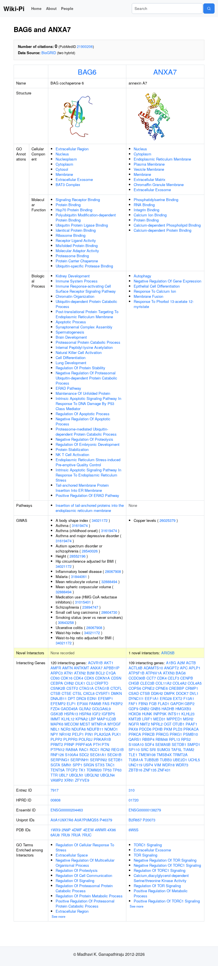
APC (184, 667)
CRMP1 (191, 688)
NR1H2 (65, 734)
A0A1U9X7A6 (62, 819)
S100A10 (136, 744)
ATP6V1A (154, 673)
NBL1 (55, 729)
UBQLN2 (92, 775)
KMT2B (135, 719)
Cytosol (62, 169)
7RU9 (65, 835)
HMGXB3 (183, 708)
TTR (54, 775)
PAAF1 (191, 724)
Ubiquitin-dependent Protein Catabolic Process (86, 304)
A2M (181, 662)
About (51, 8)
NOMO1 (111, 729)
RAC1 (84, 749)
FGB (153, 703)
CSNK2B (58, 688)
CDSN (116, 678)
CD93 (55, 678)
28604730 (109, 612)
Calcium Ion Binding (150, 215)
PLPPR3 (70, 739)
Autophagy (142, 276)
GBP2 (189, 703)
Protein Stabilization (72, 449)
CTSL (77, 693)
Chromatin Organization (75, 296)
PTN (105, 744)
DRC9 (81, 698)
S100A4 (71, 754)
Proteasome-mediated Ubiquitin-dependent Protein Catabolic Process (86, 431)
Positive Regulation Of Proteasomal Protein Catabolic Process (85, 903)
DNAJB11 (59, 698)
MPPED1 (174, 719)
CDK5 (89, 678)
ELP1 (71, 703)
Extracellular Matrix (149, 179)
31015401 (83, 602)
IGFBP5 (108, 713)
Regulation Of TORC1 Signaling (159, 870)
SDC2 (84, 754)
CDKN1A (102, 678)
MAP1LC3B (106, 719)
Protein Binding (68, 204)
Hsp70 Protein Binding (74, 209)
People (67, 8)
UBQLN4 (107, 775)
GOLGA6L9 (101, 708)
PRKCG (162, 734)
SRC (144, 749)
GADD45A (69, 708)
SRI (153, 749)
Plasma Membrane (149, 164)
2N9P (66, 829)
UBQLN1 (76, 775)
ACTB (191, 662)
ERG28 (166, 698)
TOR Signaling (145, 855)
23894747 (90, 607)
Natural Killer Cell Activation (79, 352)
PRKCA (135, 734)
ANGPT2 (171, 667)
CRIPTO (101, 683)
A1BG (171, 662)
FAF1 (133, 703)
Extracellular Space (72, 855)
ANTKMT (81, 667)
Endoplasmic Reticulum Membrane (162, 159)
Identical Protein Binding (76, 230)
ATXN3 (169, 673)
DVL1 (194, 693)
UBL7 (63, 775)
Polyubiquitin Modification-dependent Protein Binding (86, 217)
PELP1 (78, 734)
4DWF (77, 829)
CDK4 (78, 678)
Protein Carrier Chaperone (77, 260)
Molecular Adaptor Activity (77, 250)
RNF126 (57, 754)
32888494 (109, 581)
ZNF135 (149, 770)
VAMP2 (57, 780)
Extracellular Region (72, 148)
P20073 (149, 819)
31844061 (79, 576)
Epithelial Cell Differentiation (157, 286)
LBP (92, 719)
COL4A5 (195, 683)
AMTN (67, 667)
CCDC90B (137, 678)
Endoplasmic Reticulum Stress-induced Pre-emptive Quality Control (88, 462)
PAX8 (133, 729)
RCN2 (105, 749)
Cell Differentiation (70, 357)
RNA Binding (144, 204)
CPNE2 (148, 688)
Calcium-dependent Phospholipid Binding (167, 225)
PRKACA (191, 729)
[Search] (209, 8)
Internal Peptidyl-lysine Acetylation (84, 347)
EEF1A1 (152, 698)
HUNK (147, 713)
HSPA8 (85, 713)
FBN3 (143, 703)
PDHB (157, 729)
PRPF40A (84, 744)
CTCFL (116, 688)
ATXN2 (80, 673)
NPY (54, 734)
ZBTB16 (135, 770)
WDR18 (168, 764)
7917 (54, 790)
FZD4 (55, 708)
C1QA (111, 673)
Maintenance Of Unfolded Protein (83, 393)
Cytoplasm (64, 164)
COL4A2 (179, 683)
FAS (106, 703)
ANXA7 (165, 71)
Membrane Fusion (148, 296)
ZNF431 (164, 770)
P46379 (106, 819)
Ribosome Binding (70, 235)
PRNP (69, 744)
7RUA (76, 835)
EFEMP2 (58, 703)
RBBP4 (148, 739)
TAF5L (176, 749)
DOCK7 (182, 693)
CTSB (55, 693)
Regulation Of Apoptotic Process (83, 413)
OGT (167, 724)
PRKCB (148, 734)
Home (36, 8)
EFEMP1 (105, 698)
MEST (85, 724)
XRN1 (69, 780)
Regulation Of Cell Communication (84, 875)
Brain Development (71, 337)
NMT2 (145, 724)
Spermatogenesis (70, 332)
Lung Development (71, 362)
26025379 (167, 520)
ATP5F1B (136, 673)
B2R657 (135, 819)
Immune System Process (77, 281)
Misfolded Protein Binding (77, 245)
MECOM (71, 724)
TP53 (107, 770)
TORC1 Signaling (148, 844)
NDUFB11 (95, 729)
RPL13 (174, 739)
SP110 (134, 749)
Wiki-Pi (13, 8)
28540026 (90, 551)
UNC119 (135, 764)
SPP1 (77, 764)
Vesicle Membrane (149, 169)
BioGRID (48, 52)
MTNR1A (98, 724)
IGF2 (96, 713)
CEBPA (57, 683)
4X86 (111, 829)
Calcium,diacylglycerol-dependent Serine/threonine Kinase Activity (161, 878)
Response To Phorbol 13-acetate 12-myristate (164, 304)
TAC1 (110, 764)
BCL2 (100, 673)
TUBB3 (166, 759)
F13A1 (188, 698)
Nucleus (62, 154)
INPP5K (160, 713)
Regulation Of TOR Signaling (157, 885)
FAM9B (95, 703)
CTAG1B (102, 688)
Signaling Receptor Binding (78, 199)
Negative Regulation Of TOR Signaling (165, 860)
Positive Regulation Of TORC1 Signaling (167, 901)
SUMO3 (163, 749)
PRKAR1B (102, 739)
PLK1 (116, 734)
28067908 (113, 571)
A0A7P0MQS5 (86, 819)
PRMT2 (57, 744)
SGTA (55, 764)
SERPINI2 (98, 759)
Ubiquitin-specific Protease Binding (84, 266)
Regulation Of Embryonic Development (88, 444)
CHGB (134, 683)
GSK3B (57, 713)
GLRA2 (85, 708)
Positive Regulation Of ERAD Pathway (87, 495)
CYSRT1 (103, 693)
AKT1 (108, 662)
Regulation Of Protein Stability (80, 367)
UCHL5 (194, 759)
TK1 (82, 770)
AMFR (56, 667)
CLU (89, 683)
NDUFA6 (79, 729)
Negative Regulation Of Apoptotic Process (83, 421)
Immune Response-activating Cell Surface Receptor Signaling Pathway (86, 288)
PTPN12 (57, 749)
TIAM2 (188, 749)
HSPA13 (71, 713)
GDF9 (133, 708)
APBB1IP (112, 667)
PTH (96, 744)
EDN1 (92, 698)
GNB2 (144, 708)
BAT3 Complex (68, 184)
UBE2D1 (180, 759)
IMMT (55, 719)
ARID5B (168, 652)
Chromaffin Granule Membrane (159, 184)
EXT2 (177, 698)
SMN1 (66, 764)
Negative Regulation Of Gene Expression (167, 281)
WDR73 (182, 764)
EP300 (82, 703)
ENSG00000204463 (67, 810)
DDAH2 (157, 693)
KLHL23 (187, 713)
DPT (71, 698)
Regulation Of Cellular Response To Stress (85, 847)
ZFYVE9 (82, 780)
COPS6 (135, 688)
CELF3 (173, 678)
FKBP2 (117, 703)
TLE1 (133, 754)
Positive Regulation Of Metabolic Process (161, 893)
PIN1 (89, 734)
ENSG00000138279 (145, 810)
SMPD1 (193, 744)
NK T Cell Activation (72, 454)
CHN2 (69, 683)
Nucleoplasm (66, 159)
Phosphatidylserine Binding (156, 199)
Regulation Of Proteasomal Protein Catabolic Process (84, 888)
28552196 (77, 556)
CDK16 (66, 678)
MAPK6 (57, 724)
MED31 (159, 719)
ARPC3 (57, 673)
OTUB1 (179, 724)
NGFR (134, 724)
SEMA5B (163, 744)
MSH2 (188, 719)
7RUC (86, 835)
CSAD (134, 693)
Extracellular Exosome (74, 179)
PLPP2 (56, 739)
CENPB (186, 678)
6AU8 (55, 835)
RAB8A (72, 749)
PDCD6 (145, 729)
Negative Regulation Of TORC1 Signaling (167, 865)
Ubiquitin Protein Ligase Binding (82, 225)
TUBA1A (136, 759)
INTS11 (174, 713)
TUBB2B (151, 759)
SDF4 (149, 744)
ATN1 (68, 673)
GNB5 (155, 708)
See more (58, 916)
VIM (157, 764)
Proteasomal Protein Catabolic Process (88, 342)
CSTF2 (72, 688)
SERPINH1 (79, 759)
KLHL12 (67, 719)
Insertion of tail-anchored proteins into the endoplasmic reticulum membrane (90, 508)
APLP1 (194, 667)
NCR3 (65, 729)
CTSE (67, 693)
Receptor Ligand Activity (76, 240)
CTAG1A (86, 688)
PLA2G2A (102, 734)
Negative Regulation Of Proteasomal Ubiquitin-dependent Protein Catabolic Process (86, 378)
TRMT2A (180, 754)
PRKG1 (176, 734)
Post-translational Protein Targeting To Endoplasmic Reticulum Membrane (87, 314)
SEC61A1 (98, 754)
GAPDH (176, 703)
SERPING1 (60, 759)
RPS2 (186, 739)
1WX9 (55, 829)
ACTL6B (135, 667)
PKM (168, 729)
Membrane (64, 174)
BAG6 (87, 71)
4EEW (88, 829)
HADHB (168, 708)
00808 (55, 800)
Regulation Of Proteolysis (77, 870)
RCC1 (94, 749)
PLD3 (177, 729)
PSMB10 (190, 734)
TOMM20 (94, 770)
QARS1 (135, 739)
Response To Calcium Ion (155, 291)
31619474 (80, 525)
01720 (134, 800)
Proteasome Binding (72, 255)
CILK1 (80, 683)
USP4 (148, 764)
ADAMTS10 (153, 667)
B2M (91, 673)
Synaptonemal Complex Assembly (84, 327)
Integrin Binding (146, 209)
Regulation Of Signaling (75, 880)
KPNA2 (82, 719)
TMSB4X (164, 754)
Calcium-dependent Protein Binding (162, 230)
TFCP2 (71, 770)
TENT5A (58, 770)
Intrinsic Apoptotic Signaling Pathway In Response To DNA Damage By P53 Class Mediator (88, 403)
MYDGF (114, 724)
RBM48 (162, 739)
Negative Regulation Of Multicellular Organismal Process (85, 862)
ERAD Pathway (68, 388)
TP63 (117, 770)
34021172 (100, 520)
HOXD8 (135, 713)
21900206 (85, 46)
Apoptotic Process (71, 321)
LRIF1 (147, 719)
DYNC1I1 (136, 698)
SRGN (88, 764)
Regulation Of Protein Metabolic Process (89, 895)
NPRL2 (157, 724)
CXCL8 (89, 693)
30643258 (66, 622)
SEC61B (114, 754)
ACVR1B (95, 662)
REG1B (117, 749)
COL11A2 (163, 683)
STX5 (99, 764)
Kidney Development (73, 276)
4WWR (100, 829)
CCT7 (151, 678)
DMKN (116, 693)
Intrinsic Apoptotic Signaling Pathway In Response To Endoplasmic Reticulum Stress (88, 475)
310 (132, 790)
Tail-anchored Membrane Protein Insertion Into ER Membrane (82, 487)
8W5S (134, 829)
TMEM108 (147, 754)
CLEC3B (147, 683)
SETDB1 (115, 759)
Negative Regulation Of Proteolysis (84, 439)
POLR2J (86, 739)
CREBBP (176, 688)
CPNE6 (162, 688)
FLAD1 (163, 703)
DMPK (169, 693)
